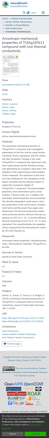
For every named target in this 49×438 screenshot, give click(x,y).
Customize (6, 428)
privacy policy (35, 424)
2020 (4, 94)
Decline (13, 434)
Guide (25, 360)
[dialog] (24, 425)
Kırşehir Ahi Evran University (17, 357)
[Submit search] (24, 12)
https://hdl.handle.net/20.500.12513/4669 (22, 321)
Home (5, 18)
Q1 (3, 276)
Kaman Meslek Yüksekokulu (18, 21)
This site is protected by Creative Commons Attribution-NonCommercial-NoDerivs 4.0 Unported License (25, 372)
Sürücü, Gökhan (9, 110)
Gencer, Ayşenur (10, 103)
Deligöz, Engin (8, 113)
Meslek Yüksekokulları (21, 18)
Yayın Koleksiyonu (13, 28)
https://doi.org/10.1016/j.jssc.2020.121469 (23, 318)
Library (36, 357)
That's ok (35, 434)
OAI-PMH (35, 360)
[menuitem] (28, 12)
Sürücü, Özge (8, 107)
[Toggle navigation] (43, 12)
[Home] (15, 4)
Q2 (3, 266)
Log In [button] (33, 12)
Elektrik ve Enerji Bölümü (17, 25)
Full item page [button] (13, 343)
